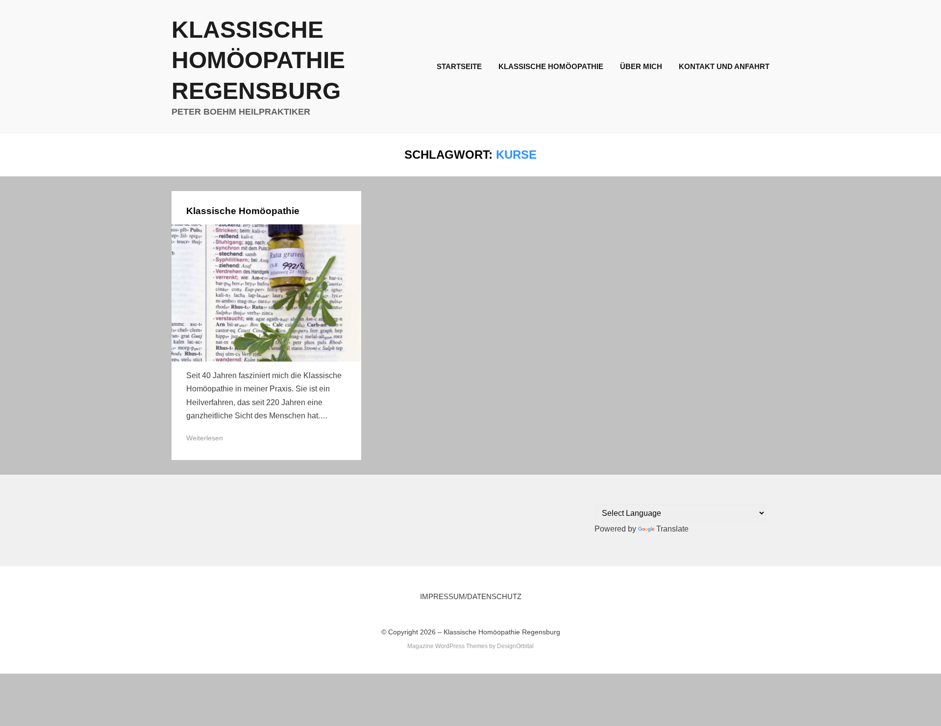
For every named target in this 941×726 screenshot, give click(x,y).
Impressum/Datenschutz (470, 596)
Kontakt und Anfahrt (724, 66)
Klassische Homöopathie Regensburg (258, 60)
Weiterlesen (204, 438)
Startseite (459, 66)
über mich (641, 66)
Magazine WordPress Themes (447, 646)
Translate (672, 529)
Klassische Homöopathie (550, 66)
